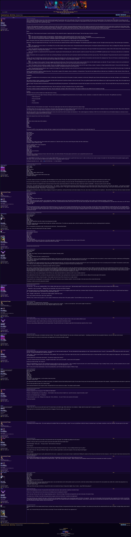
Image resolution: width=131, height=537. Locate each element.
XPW (62, 12)
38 (32, 16)
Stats (64, 12)
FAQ (60, 12)
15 (12, 16)
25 (21, 16)
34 (29, 16)
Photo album (72, 12)
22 (18, 16)
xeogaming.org (65, 528)
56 (48, 16)
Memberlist (57, 11)
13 (10, 16)
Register (64, 10)
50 (43, 16)
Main (54, 11)
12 (9, 16)
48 (41, 16)
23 (19, 16)
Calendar (65, 11)
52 (45, 16)
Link (113, 18)
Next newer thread (122, 16)
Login (67, 10)
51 (44, 16)
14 (11, 16)
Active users (61, 11)
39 (33, 16)
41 (35, 16)
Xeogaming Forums (5, 15)
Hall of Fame (12, 15)
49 (42, 16)
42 (36, 16)
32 (27, 16)
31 (26, 16)
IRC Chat (71, 11)
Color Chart (67, 12)
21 (17, 16)
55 (47, 16)
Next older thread (127, 16)
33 (28, 16)
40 (34, 16)
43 (37, 16)
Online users (76, 11)
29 (24, 16)
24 (20, 16)
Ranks (58, 12)
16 (13, 16)
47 (40, 16)
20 (16, 16)
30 (25, 16)
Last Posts (68, 11)
